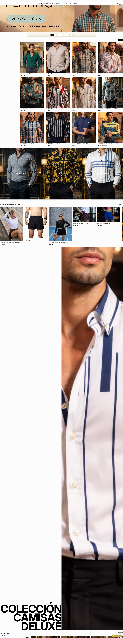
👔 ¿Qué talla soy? (117, 635)
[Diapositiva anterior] (1, 19)
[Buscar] (118, 4)
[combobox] (4, 635)
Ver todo (120, 204)
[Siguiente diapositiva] (122, 19)
